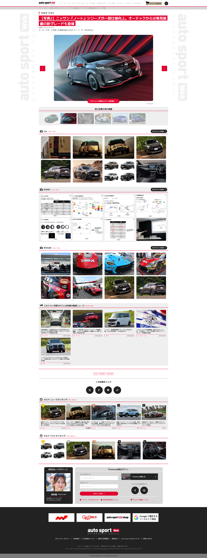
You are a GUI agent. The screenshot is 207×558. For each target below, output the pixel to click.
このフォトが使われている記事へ (102, 101)
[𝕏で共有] (90, 390)
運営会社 (115, 539)
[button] (164, 68)
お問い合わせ (147, 539)
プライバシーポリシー (62, 539)
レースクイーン (128, 3)
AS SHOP (137, 3)
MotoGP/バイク (101, 3)
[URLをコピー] (117, 390)
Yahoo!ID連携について (141, 500)
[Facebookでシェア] (99, 390)
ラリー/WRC (112, 3)
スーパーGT (67, 3)
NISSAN (110, 373)
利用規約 (76, 539)
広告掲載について (89, 539)
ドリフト (119, 3)
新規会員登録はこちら (110, 500)
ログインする (98, 494)
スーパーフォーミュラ (78, 3)
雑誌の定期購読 (103, 539)
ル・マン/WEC (91, 3)
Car (96, 373)
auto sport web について (130, 539)
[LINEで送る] (108, 390)
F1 (61, 3)
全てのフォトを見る (158, 131)
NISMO (103, 373)
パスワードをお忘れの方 (90, 500)
